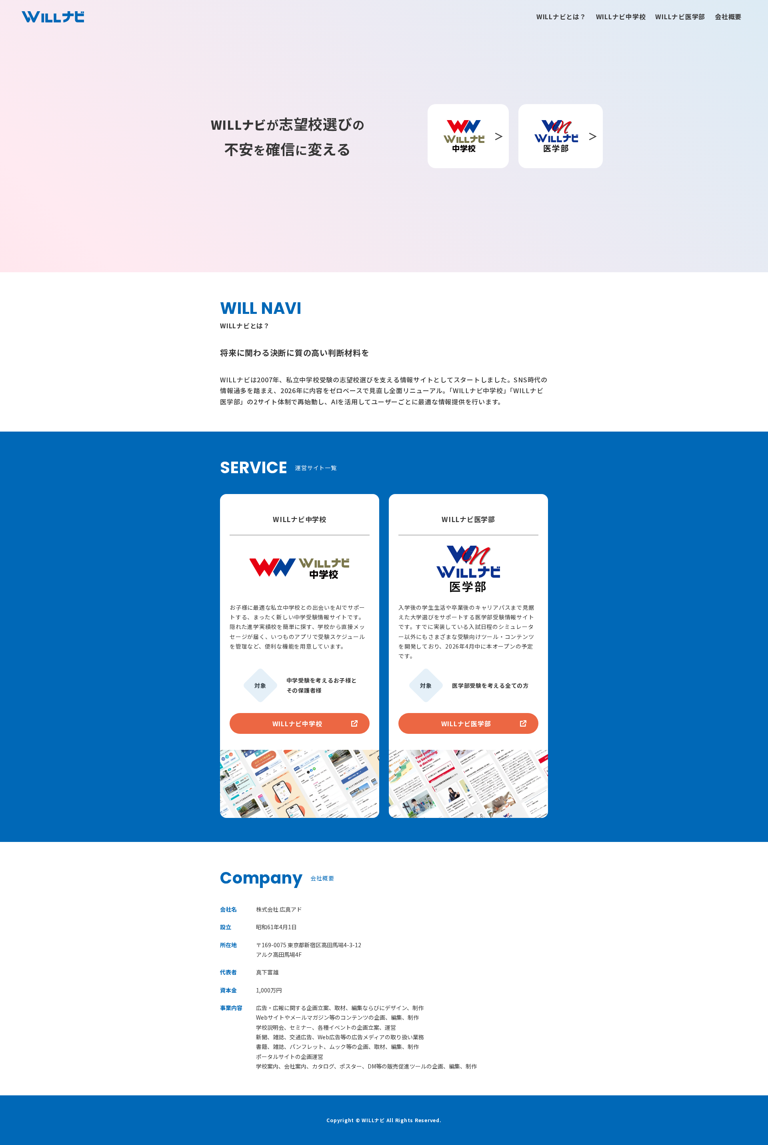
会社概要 (728, 16)
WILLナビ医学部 (680, 16)
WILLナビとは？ (561, 16)
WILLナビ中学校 (621, 16)
